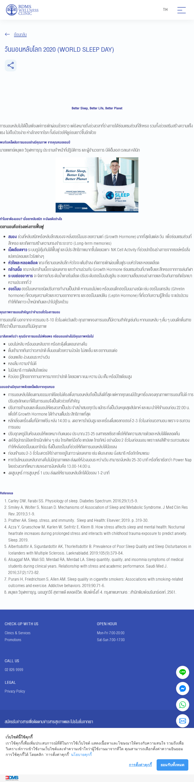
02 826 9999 (14, 670)
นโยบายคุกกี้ (81, 754)
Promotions (13, 640)
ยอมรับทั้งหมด (172, 764)
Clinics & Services (18, 633)
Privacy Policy (15, 691)
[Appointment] (182, 720)
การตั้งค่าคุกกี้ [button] (140, 764)
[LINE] (182, 672)
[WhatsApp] (182, 704)
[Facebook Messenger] (182, 688)
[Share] (11, 65)
